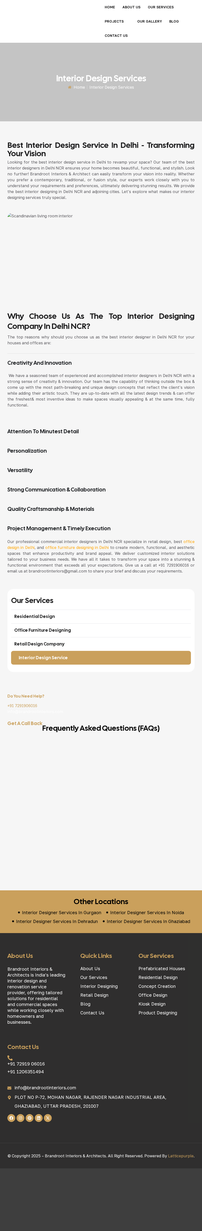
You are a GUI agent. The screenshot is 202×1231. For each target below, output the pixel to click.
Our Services (161, 7)
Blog (174, 21)
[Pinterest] (30, 1118)
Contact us (116, 35)
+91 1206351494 (25, 1071)
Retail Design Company (39, 644)
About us (131, 7)
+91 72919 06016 (26, 1063)
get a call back (24, 723)
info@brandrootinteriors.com (35, 711)
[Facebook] (11, 1118)
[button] (164, 7)
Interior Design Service (43, 657)
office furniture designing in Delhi (77, 547)
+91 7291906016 (22, 705)
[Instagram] (20, 1118)
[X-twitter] (48, 1118)
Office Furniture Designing (42, 630)
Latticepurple (181, 1155)
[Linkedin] (39, 1118)
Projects (114, 21)
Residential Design (34, 616)
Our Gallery (149, 21)
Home (110, 7)
